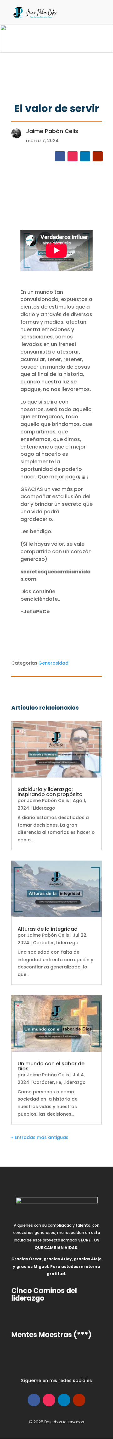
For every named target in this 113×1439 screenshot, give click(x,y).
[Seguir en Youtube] (98, 156)
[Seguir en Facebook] (60, 156)
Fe (58, 1082)
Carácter (43, 943)
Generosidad (53, 663)
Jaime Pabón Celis (48, 800)
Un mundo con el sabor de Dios (51, 1066)
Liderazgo (44, 808)
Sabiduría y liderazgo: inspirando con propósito (50, 792)
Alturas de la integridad (48, 929)
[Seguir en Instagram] (72, 156)
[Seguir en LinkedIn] (85, 156)
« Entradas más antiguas (39, 1137)
